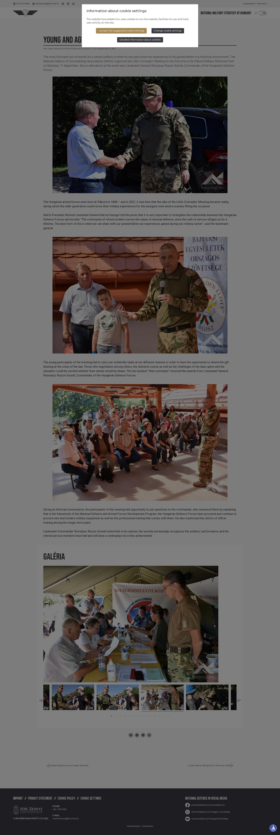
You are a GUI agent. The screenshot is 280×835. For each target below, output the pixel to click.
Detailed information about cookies (140, 39)
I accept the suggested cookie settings (121, 30)
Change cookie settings (168, 30)
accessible (273, 828)
